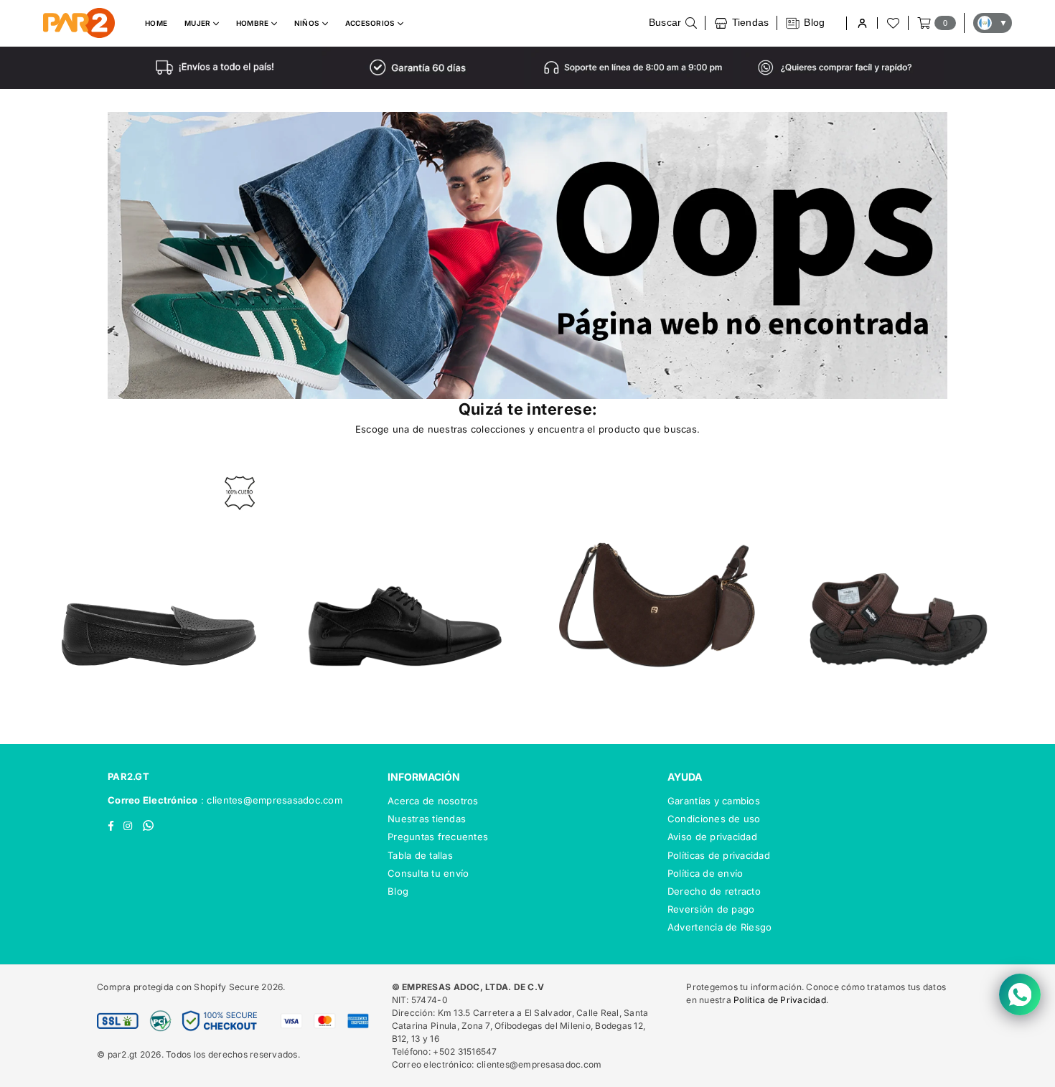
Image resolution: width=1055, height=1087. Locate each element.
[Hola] (861, 23)
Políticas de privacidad (718, 855)
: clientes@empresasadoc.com (270, 800)
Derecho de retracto (714, 891)
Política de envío (705, 873)
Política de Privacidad (779, 999)
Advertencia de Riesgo (719, 927)
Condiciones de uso (714, 818)
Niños (308, 23)
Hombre (253, 23)
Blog (398, 891)
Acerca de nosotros (433, 800)
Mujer (198, 23)
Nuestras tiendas (427, 818)
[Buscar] (673, 23)
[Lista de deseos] (892, 23)
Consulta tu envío (428, 873)
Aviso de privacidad (712, 836)
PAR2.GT (128, 776)
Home (156, 23)
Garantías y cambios (713, 800)
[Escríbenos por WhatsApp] (1020, 994)
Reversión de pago (710, 909)
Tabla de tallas (420, 855)
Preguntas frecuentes (438, 836)
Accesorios (371, 23)
